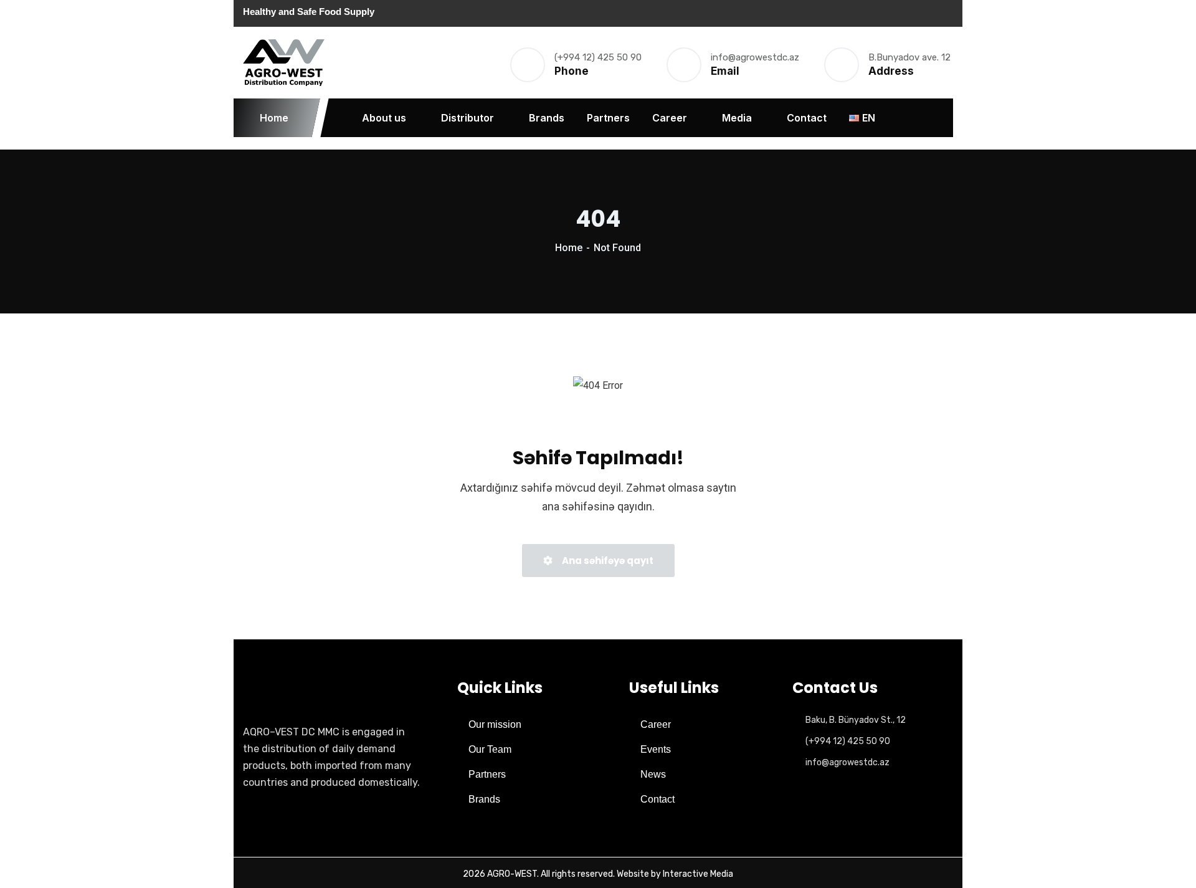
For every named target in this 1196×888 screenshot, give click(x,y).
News (653, 774)
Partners (608, 118)
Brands (546, 118)
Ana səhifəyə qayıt (606, 560)
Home (274, 118)
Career (669, 118)
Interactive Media (698, 874)
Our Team (489, 749)
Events (655, 749)
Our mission (494, 724)
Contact (807, 118)
